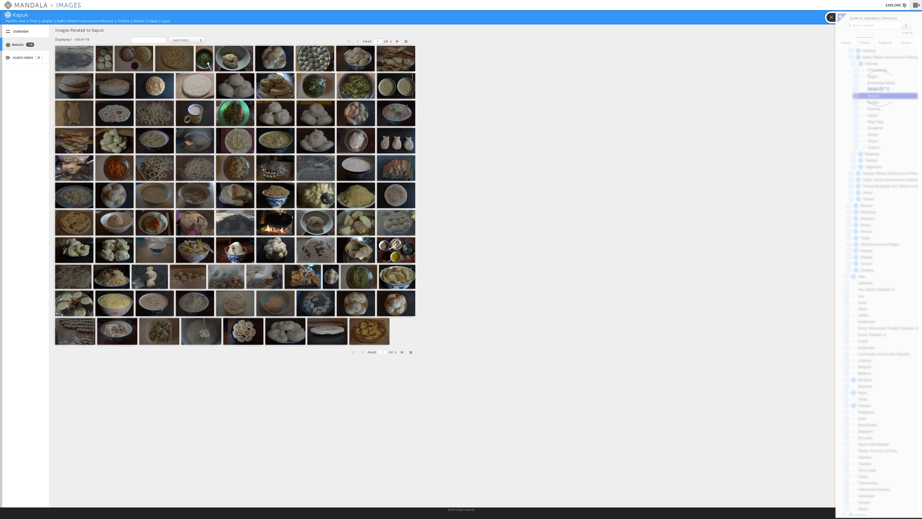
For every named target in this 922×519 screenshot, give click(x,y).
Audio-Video (26, 57)
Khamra (139, 21)
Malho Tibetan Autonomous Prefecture (85, 21)
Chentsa (123, 21)
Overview (20, 31)
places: (12, 21)
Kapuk (153, 21)
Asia (22, 21)
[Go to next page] (397, 41)
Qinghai (47, 21)
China (33, 21)
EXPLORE (893, 5)
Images (21, 44)
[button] (916, 5)
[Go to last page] (406, 41)
